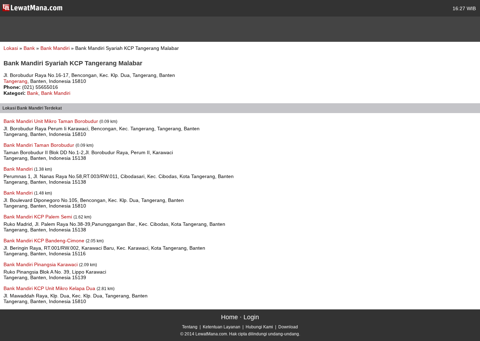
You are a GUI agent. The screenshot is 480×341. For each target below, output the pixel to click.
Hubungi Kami (259, 326)
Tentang (189, 326)
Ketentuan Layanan (221, 326)
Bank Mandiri (55, 48)
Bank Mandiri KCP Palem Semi (38, 216)
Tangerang (15, 81)
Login (251, 317)
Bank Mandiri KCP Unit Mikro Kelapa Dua (50, 288)
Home (229, 317)
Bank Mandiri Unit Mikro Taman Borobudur (51, 121)
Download (288, 326)
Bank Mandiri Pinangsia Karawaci (41, 264)
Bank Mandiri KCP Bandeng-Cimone (45, 240)
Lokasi (11, 48)
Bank (30, 48)
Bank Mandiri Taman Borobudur (40, 145)
